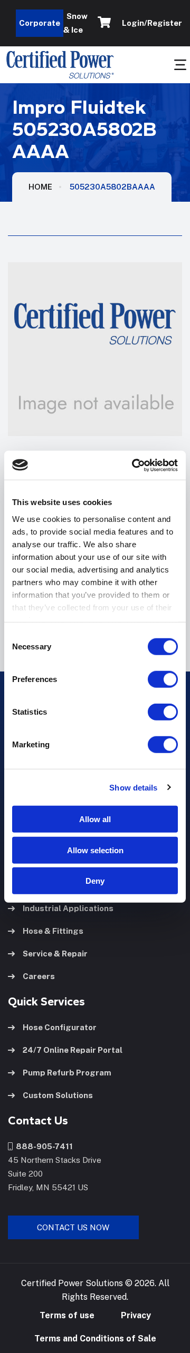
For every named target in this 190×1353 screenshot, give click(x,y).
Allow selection (95, 849)
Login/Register (150, 22)
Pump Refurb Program (67, 1072)
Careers (39, 976)
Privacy (136, 1315)
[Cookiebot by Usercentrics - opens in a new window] (134, 465)
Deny (95, 880)
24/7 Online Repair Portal (72, 1049)
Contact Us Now (73, 1227)
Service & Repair (55, 953)
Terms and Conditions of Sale (95, 1339)
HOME (40, 186)
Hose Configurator (60, 1027)
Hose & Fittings (53, 930)
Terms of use (67, 1315)
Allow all (95, 819)
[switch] (152, 679)
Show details (133, 787)
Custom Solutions (58, 1095)
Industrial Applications (68, 908)
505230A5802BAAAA (112, 186)
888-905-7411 (43, 1146)
